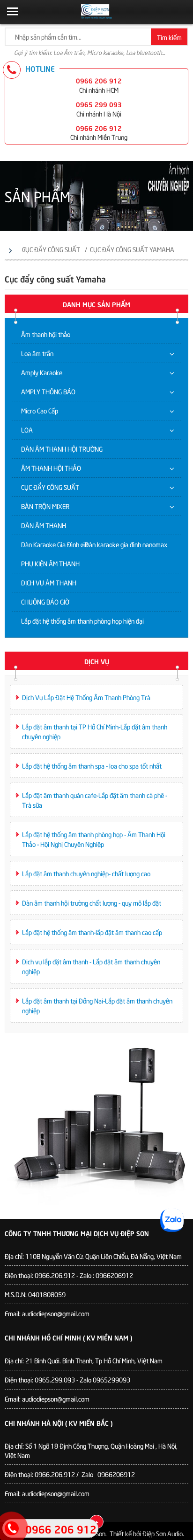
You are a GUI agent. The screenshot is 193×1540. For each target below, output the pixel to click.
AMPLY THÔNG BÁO (48, 391)
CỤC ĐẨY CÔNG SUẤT (50, 486)
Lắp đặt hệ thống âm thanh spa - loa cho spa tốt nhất (92, 765)
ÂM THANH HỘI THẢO (51, 467)
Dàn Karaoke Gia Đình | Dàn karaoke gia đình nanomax (94, 544)
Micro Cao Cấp (39, 410)
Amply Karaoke (41, 372)
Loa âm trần (37, 353)
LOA (27, 429)
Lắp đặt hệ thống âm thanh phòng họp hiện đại (82, 620)
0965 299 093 (99, 104)
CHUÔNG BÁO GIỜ (45, 601)
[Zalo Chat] (172, 1220)
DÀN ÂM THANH (43, 525)
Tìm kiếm (169, 37)
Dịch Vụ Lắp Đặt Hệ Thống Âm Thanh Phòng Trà (86, 697)
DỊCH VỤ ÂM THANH (48, 582)
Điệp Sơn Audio (162, 1533)
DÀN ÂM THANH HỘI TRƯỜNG (62, 448)
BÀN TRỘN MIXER (45, 506)
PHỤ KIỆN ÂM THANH (50, 563)
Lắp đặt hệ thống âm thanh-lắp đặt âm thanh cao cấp (92, 932)
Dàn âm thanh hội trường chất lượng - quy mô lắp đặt (91, 902)
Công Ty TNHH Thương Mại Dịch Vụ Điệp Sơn (77, 1233)
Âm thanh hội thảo (45, 334)
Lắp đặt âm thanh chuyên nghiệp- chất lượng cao (86, 873)
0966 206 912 (99, 80)
